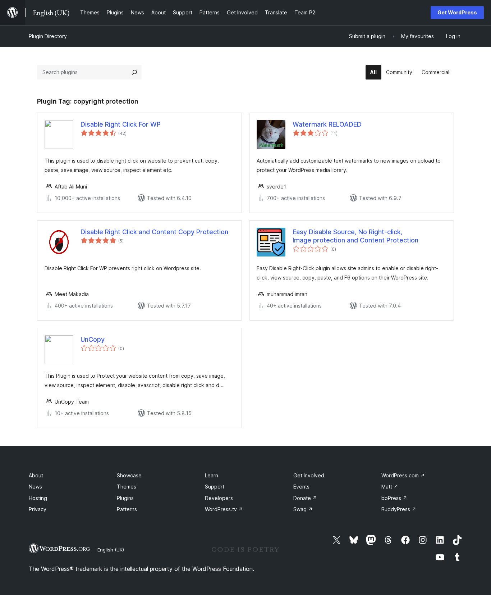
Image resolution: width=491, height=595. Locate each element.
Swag (303, 509)
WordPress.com (403, 475)
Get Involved (308, 475)
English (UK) (110, 550)
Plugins (125, 498)
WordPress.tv (224, 509)
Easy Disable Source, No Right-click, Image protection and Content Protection (355, 236)
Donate (305, 498)
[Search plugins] (134, 72)
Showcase (129, 475)
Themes (126, 486)
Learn (211, 475)
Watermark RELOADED (327, 124)
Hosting (38, 498)
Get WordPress (457, 12)
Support (214, 486)
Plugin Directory (48, 36)
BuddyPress (398, 509)
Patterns (127, 509)
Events (301, 486)
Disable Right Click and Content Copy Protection (154, 232)
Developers (219, 498)
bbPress (394, 498)
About (36, 475)
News (35, 486)
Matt (389, 486)
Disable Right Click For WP (121, 124)
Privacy (37, 509)
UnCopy (93, 339)
